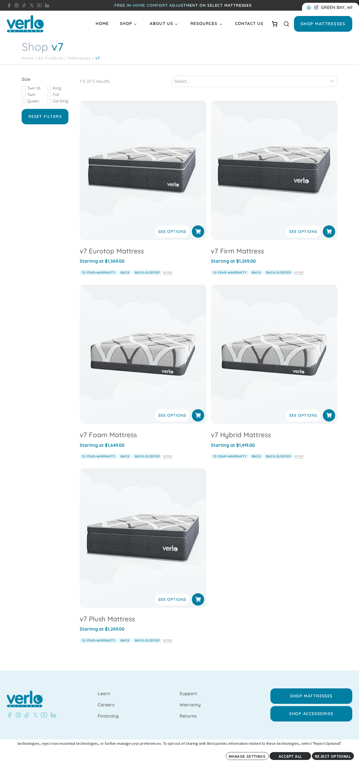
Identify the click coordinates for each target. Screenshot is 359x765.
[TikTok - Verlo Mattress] (23, 5)
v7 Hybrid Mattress (241, 434)
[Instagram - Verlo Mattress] (15, 5)
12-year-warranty (98, 272)
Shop (126, 23)
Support (188, 693)
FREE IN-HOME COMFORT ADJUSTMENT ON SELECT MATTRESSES (183, 5)
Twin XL (34, 88)
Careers (106, 705)
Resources (203, 23)
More (167, 272)
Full (56, 94)
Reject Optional (333, 756)
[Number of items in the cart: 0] (274, 23)
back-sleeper (147, 272)
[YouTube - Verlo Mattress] (38, 5)
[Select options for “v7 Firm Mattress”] (329, 231)
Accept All (290, 756)
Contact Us (249, 23)
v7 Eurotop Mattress (112, 251)
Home (102, 23)
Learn (104, 693)
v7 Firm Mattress (237, 251)
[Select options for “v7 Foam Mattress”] (198, 415)
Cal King (60, 101)
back (125, 272)
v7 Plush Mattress (107, 619)
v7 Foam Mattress (108, 434)
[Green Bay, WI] (310, 7)
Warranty (190, 705)
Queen (33, 101)
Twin (31, 94)
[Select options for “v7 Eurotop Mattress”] (198, 231)
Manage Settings (247, 756)
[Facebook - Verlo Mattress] (9, 5)
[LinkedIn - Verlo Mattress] (46, 5)
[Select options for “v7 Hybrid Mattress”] (329, 415)
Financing (108, 716)
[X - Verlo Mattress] (30, 5)
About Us (161, 23)
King (57, 88)
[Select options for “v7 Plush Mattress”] (198, 599)
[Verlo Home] (25, 23)
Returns (188, 716)
